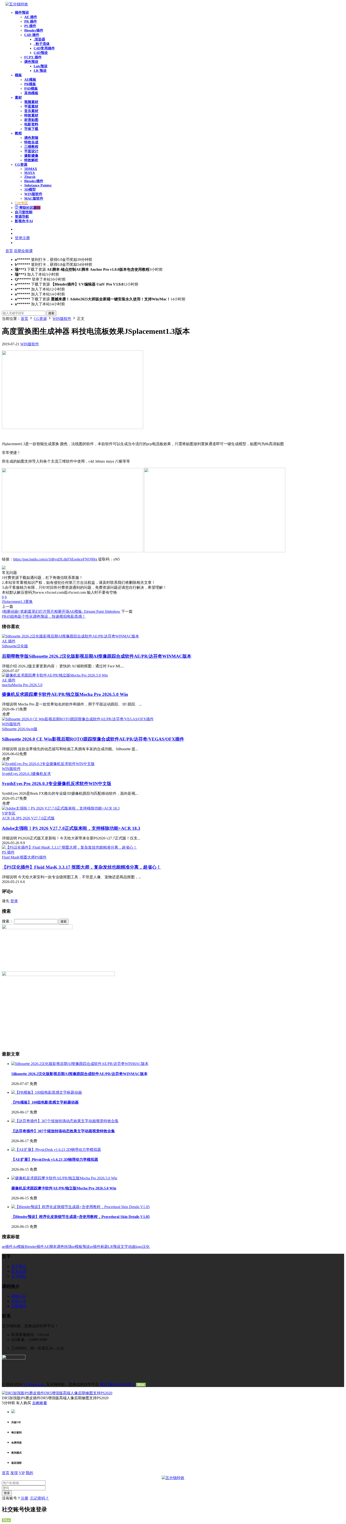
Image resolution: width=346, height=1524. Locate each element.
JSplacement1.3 (13, 602)
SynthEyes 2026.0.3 (17, 774)
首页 (9, 251)
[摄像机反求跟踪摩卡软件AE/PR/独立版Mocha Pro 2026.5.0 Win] (55, 675)
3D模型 (30, 189)
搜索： (7, 921)
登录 (14, 901)
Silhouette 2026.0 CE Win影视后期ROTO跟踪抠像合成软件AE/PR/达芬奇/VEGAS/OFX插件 (93, 739)
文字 (124, 1247)
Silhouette (9, 646)
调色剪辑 (31, 138)
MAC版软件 (33, 198)
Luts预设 (41, 66)
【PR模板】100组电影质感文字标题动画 (45, 1102)
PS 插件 (30, 26)
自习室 (23, 212)
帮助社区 (29, 208)
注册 (24, 1498)
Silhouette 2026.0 (15, 729)
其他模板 (31, 93)
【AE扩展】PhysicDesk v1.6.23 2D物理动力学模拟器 (54, 1159)
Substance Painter (38, 185)
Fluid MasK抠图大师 (18, 857)
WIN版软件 (33, 194)
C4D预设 (41, 53)
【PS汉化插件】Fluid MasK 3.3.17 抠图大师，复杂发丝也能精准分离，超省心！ (81, 867)
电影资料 (31, 124)
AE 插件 (30, 17)
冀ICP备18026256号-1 (117, 1384)
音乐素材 (31, 111)
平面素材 (31, 106)
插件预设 (22, 12)
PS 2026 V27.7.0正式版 (36, 818)
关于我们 (18, 1266)
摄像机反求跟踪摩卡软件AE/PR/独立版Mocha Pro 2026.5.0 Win (65, 694)
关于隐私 (18, 1276)
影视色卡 (24, 221)
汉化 (146, 1247)
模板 (18, 75)
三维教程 (31, 147)
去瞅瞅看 (39, 1403)
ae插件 (7, 1247)
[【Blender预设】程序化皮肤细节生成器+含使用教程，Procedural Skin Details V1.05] (80, 1207)
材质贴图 (31, 120)
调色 (60, 1247)
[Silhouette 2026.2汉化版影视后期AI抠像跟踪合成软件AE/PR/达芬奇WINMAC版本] (70, 636)
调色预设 (31, 62)
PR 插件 (30, 21)
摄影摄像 (31, 155)
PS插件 (41, 857)
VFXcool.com (34, 1384)
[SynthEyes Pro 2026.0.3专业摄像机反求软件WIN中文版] (48, 764)
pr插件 (95, 1247)
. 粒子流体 (42, 44)
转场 (68, 1247)
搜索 (51, 313)
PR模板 (30, 84)
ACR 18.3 (9, 818)
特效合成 (31, 142)
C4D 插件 (31, 35)
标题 (104, 1247)
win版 (32, 729)
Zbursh (29, 177)
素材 (18, 97)
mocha (7, 685)
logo (139, 1247)
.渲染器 (39, 39)
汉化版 (22, 646)
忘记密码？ (39, 1498)
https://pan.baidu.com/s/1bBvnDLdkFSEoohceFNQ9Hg (55, 559)
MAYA (29, 173)
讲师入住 (18, 1301)
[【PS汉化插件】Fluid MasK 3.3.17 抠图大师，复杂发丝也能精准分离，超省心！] (69, 847)
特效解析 (31, 160)
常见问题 (18, 1271)
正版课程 (18, 1306)
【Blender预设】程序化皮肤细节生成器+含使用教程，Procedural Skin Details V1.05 (80, 1217)
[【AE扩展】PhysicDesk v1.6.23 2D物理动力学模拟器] (56, 1150)
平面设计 (31, 151)
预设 (86, 1247)
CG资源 (21, 164)
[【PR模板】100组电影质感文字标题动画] (46, 1092)
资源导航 (22, 216)
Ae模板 (19, 1247)
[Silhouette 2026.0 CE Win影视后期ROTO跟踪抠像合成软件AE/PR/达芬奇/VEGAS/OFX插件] (78, 719)
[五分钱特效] (16, 4)
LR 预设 (40, 71)
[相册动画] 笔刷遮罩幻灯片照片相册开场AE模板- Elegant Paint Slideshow (61, 611)
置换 (29, 602)
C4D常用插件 (44, 48)
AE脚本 (50, 1247)
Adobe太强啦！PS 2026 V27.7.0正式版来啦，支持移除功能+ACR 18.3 (71, 828)
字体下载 (31, 129)
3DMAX (30, 169)
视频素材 (31, 102)
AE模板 (30, 79)
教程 (18, 133)
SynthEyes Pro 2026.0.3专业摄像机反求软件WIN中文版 (56, 783)
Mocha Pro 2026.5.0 (27, 685)
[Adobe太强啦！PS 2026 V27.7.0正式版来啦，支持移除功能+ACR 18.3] (61, 808)
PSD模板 (31, 88)
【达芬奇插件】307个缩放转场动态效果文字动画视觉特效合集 (63, 1131)
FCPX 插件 (33, 57)
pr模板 (77, 1247)
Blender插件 (33, 30)
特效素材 (31, 115)
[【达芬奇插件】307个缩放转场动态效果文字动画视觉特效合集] (65, 1121)
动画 (132, 1247)
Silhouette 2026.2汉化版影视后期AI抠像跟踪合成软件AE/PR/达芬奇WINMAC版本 (96, 656)
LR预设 (114, 1247)
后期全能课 (23, 251)
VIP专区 (9, 813)
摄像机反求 (41, 774)
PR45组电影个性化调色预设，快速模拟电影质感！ (44, 616)
